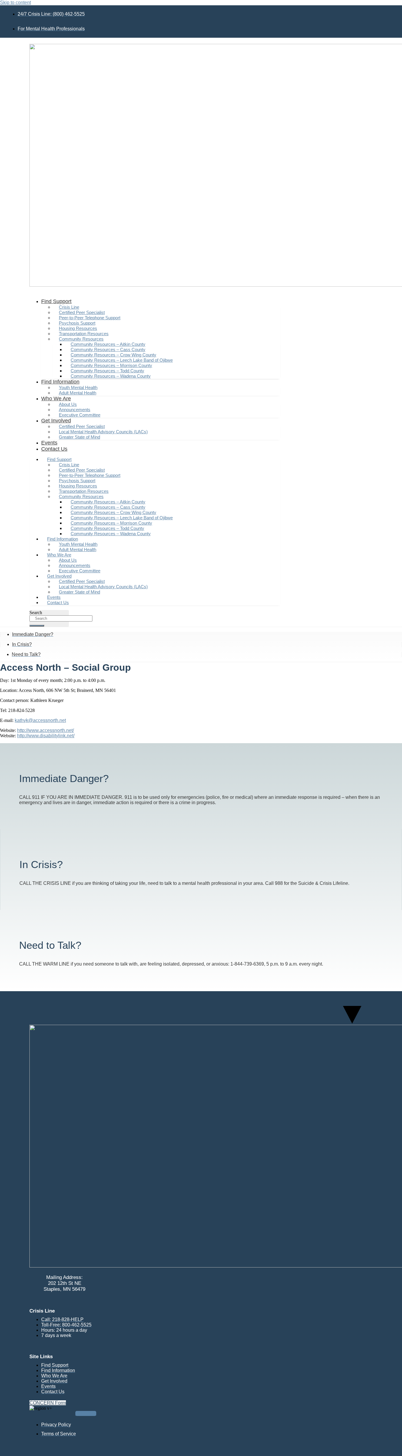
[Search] (36, 626)
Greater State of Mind (79, 436)
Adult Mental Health (77, 392)
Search (35, 612)
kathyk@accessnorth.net (40, 720)
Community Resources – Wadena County (111, 376)
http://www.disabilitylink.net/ (45, 735)
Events (49, 443)
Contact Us (54, 449)
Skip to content (15, 2)
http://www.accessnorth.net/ (45, 730)
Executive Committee (79, 414)
